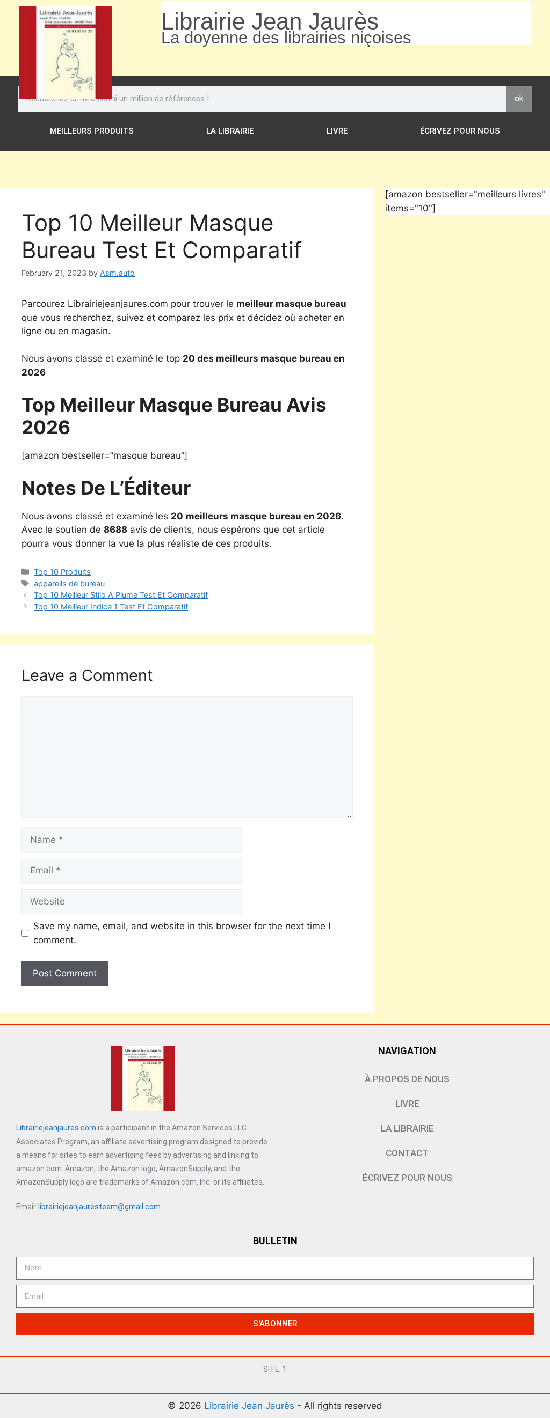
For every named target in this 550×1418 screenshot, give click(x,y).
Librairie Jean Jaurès (250, 1405)
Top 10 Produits (62, 571)
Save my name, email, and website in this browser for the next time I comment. (181, 933)
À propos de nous (407, 1079)
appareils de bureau (69, 583)
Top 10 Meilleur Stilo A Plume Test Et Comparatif (121, 594)
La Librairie (230, 131)
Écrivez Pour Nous (460, 131)
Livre (337, 131)
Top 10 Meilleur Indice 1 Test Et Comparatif (111, 606)
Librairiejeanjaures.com (56, 1127)
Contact (407, 1153)
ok (519, 98)
